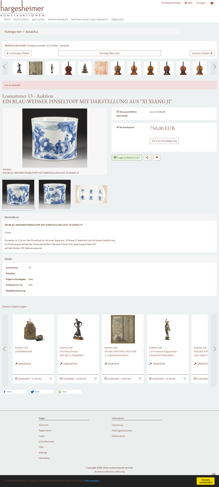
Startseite (44, 424)
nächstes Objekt (201, 53)
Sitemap (43, 452)
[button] (171, 3)
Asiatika (31, 31)
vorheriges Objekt (19, 53)
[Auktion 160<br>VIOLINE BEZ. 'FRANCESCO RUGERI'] (199, 68)
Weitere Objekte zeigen (14, 306)
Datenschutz (118, 435)
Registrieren (45, 430)
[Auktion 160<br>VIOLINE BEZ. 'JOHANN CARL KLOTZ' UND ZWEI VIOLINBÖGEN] (117, 68)
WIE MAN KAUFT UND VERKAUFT (89, 19)
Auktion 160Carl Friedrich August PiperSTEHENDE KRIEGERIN (163, 351)
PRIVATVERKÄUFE (58, 19)
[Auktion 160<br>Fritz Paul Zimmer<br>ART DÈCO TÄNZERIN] (19, 68)
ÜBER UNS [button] (117, 19)
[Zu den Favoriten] (51, 378)
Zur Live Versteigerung (164, 140)
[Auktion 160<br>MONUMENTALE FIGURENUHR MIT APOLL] (85, 68)
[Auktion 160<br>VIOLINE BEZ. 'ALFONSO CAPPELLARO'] (134, 68)
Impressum (117, 424)
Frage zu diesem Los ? (128, 157)
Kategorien (13, 31)
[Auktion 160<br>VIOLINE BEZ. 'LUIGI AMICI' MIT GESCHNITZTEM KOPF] (183, 68)
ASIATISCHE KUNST (16, 45)
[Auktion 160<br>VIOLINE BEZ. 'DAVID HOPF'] (167, 68)
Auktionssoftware (104, 471)
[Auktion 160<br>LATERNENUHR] (33, 329)
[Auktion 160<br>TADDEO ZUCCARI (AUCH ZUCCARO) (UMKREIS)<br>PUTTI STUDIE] (101, 68)
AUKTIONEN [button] (21, 19)
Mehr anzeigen (91, 480)
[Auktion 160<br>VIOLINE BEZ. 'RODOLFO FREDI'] (150, 68)
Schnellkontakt (46, 441)
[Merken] (157, 157)
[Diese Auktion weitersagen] (148, 157)
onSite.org (119, 471)
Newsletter (44, 457)
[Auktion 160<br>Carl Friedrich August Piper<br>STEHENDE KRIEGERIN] (52, 68)
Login (41, 435)
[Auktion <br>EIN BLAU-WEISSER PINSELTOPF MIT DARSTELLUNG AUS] (18, 194)
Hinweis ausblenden (205, 481)
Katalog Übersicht (109, 53)
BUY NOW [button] (38, 19)
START (7, 19)
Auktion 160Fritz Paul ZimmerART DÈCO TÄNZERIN (71, 351)
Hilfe (41, 446)
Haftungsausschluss (122, 430)
